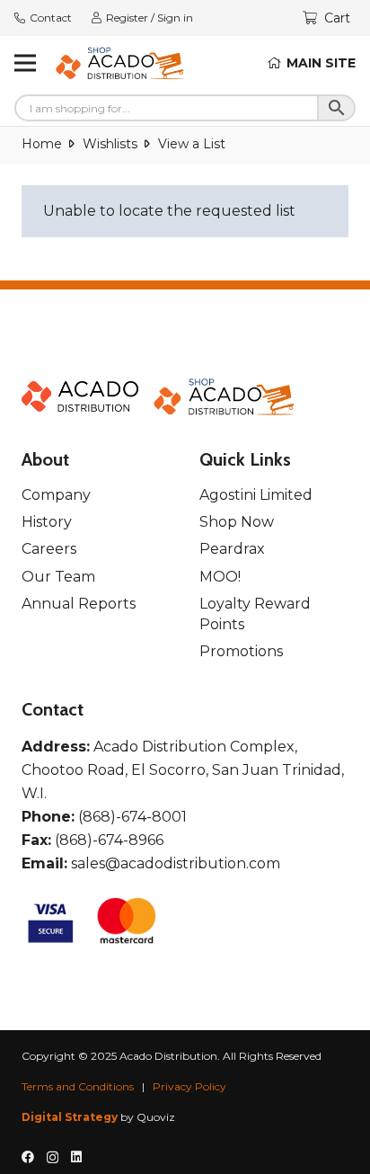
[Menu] (25, 62)
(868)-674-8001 (132, 816)
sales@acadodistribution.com (175, 863)
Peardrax (232, 548)
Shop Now (236, 521)
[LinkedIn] (76, 1157)
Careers (49, 548)
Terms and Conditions (78, 1086)
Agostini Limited (256, 494)
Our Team (58, 576)
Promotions (241, 651)
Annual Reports (79, 603)
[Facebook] (28, 1157)
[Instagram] (52, 1157)
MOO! (220, 576)
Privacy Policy (189, 1086)
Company (56, 494)
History (47, 521)
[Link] (120, 63)
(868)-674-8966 (109, 840)
